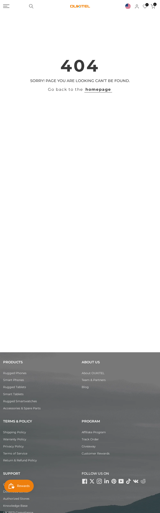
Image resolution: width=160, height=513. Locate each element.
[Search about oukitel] (31, 6)
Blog (85, 387)
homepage (98, 89)
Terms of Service (15, 453)
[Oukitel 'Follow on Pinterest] (114, 481)
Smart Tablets (13, 394)
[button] (128, 6)
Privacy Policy (13, 446)
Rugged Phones (14, 373)
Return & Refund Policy (20, 460)
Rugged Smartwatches (20, 401)
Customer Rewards (96, 453)
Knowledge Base (15, 506)
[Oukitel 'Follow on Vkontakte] (136, 481)
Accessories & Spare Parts (22, 408)
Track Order (90, 439)
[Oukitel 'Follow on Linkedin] (107, 481)
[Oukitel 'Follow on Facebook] (85, 481)
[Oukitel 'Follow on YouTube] (121, 481)
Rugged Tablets (14, 387)
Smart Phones (13, 380)
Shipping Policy (14, 432)
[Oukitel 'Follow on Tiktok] (128, 481)
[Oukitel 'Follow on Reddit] (143, 481)
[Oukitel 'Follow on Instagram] (99, 481)
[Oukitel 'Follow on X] (92, 481)
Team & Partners (94, 380)
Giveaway (89, 446)
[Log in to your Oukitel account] (136, 6)
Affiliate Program (94, 432)
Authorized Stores (16, 499)
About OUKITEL (93, 373)
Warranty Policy (14, 439)
